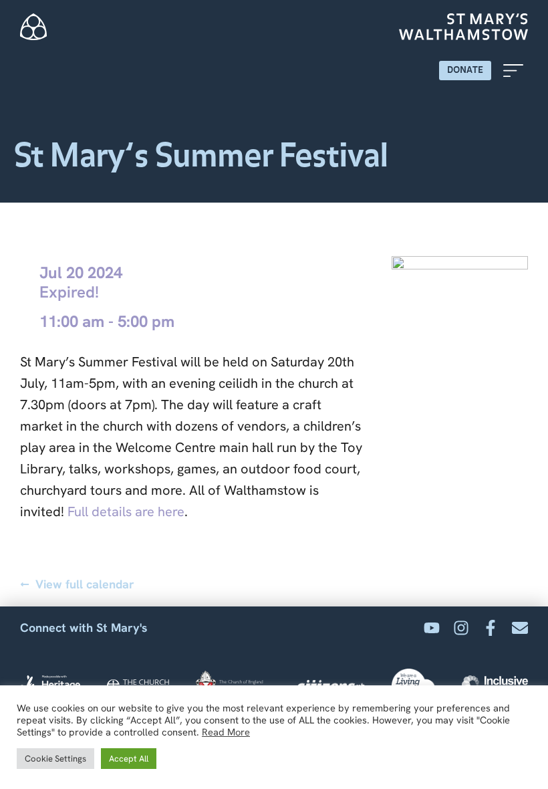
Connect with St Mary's (84, 627)
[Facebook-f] (491, 628)
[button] (513, 70)
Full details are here (125, 511)
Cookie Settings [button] (55, 758)
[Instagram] (461, 628)
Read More (226, 732)
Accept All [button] (128, 758)
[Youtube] (432, 628)
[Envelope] (520, 628)
